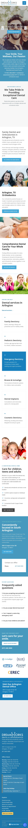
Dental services (6, 800)
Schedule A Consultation (10, 211)
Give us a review (7, 813)
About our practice (7, 804)
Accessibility (5, 808)
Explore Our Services (9, 267)
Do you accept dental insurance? (13, 608)
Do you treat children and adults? (14, 621)
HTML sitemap (6, 810)
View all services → (7, 310)
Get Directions (7, 551)
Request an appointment (9, 806)
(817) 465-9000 (11, 73)
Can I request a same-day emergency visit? (11, 614)
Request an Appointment (10, 643)
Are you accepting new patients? (13, 593)
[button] (25, 824)
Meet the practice (8, 510)
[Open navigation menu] (24, 3)
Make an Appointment (14, 31)
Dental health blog (7, 802)
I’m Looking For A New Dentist (11, 159)
